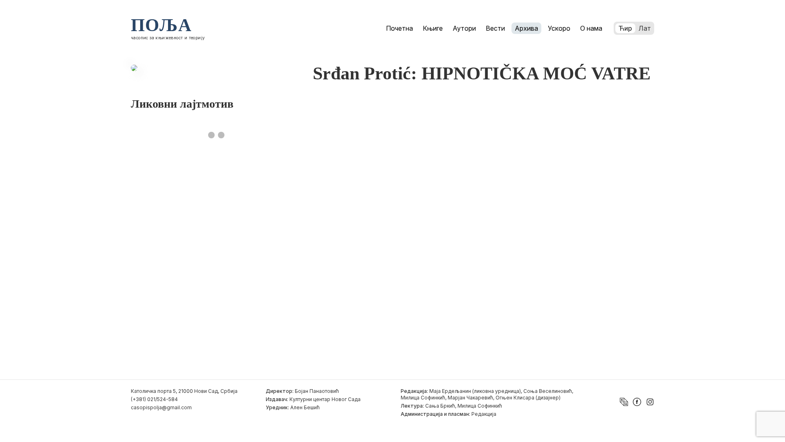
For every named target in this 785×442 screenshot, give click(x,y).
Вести (495, 28)
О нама (591, 28)
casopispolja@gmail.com (161, 407)
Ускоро (559, 28)
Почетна (399, 28)
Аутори (464, 28)
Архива (526, 28)
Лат (645, 28)
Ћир (625, 28)
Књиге (433, 28)
